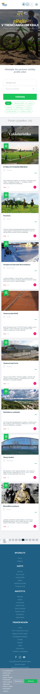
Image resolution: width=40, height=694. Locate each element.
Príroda (29, 107)
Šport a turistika (20, 608)
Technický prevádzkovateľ (20, 667)
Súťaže (20, 580)
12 (23, 540)
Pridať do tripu (35, 187)
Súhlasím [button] (31, 681)
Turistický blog (20, 586)
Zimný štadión (8, 457)
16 (36, 540)
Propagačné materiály (20, 637)
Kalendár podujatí (20, 583)
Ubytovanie (20, 602)
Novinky (20, 571)
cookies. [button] (5, 691)
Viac (4, 187)
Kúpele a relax (20, 611)
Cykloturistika (20, 577)
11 (19, 540)
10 (16, 540)
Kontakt (20, 640)
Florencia (6, 216)
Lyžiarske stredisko (19, 103)
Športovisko (19, 107)
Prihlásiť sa (27, 4)
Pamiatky (20, 597)
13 (26, 540)
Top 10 (20, 558)
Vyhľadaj (20, 96)
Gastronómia (20, 605)
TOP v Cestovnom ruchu (20, 631)
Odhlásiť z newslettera (20, 651)
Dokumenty (20, 648)
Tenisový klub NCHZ (10, 313)
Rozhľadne (20, 614)
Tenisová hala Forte (10, 363)
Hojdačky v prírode (26, 111)
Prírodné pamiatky (11, 111)
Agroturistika (20, 617)
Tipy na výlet (20, 574)
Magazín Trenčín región (20, 634)
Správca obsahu (20, 664)
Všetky (8, 103)
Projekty (20, 642)
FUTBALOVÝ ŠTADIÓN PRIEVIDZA (15, 167)
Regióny (20, 561)
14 (30, 540)
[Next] (8, 542)
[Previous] (0, 540)
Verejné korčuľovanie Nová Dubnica (16, 265)
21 (4, 542)
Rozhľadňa (9, 107)
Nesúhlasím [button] (19, 681)
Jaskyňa (30, 103)
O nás (20, 628)
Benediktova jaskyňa (11, 506)
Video (20, 645)
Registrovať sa (23, 4)
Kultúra (20, 599)
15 (33, 540)
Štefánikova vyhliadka (11, 412)
